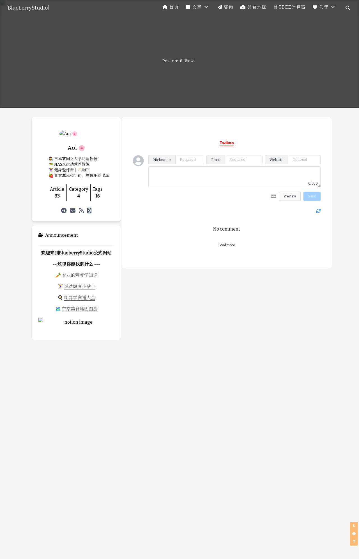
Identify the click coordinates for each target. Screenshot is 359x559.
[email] (72, 210)
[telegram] (63, 210)
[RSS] (81, 210)
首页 (174, 7)
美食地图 (257, 7)
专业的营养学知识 (80, 275)
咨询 (229, 7)
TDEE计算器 (292, 7)
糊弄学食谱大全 (79, 297)
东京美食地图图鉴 (80, 309)
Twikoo (304, 256)
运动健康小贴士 (79, 286)
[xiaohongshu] (89, 210)
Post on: (170, 61)
